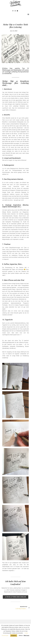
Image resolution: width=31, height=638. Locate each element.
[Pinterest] (17, 10)
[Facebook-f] (12, 10)
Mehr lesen (26, 635)
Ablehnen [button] (21, 635)
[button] (28, 14)
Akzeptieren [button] (13, 635)
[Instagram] (15, 10)
